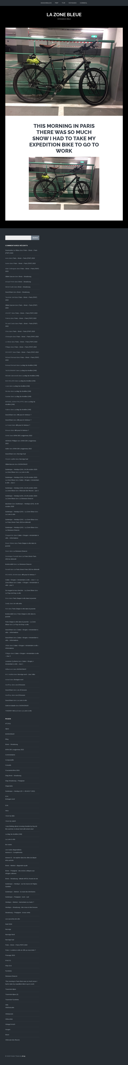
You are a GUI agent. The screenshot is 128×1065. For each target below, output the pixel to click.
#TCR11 (8, 723)
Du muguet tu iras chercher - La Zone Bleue (19, 590)
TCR (63, 3)
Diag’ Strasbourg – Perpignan (14, 781)
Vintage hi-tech (10, 1024)
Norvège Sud (21, 454)
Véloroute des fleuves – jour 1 (29, 490)
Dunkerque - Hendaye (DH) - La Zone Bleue (19, 511)
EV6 (6, 805)
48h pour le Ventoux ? (24, 415)
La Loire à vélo (24, 472)
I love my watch (10, 821)
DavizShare (9, 292)
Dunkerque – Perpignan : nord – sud (17, 897)
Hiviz (7, 810)
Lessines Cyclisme (11, 661)
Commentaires (10, 755)
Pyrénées (8, 971)
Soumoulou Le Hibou (12, 250)
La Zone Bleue (64, 14)
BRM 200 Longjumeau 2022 (23, 435)
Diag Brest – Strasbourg (13, 775)
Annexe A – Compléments (13, 852)
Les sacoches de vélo (12, 919)
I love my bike (9, 816)
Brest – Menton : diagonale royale (16, 865)
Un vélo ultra (18, 603)
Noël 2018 (8, 924)
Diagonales (46, 3)
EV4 (6, 796)
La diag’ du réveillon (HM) (28, 365)
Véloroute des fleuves (12, 1040)
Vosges (7, 1029)
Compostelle (9, 760)
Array (23, 1056)
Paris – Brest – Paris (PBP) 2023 (24, 258)
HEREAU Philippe (11, 441)
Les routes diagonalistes (13, 850)
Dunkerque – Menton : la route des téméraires (20, 892)
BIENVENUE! (23, 464)
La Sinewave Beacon (26, 498)
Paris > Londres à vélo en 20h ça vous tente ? (20, 950)
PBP (56, 3)
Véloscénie (9, 1019)
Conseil (83, 3)
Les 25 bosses (20, 685)
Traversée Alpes (10, 989)
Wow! (7, 1035)
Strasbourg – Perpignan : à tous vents (17, 912)
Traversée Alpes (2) (11, 994)
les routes (8, 844)
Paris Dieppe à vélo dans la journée (24, 598)
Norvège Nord (10, 934)
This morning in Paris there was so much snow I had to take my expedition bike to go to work (64, 138)
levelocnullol (9, 564)
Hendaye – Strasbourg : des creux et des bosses (21, 907)
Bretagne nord (18, 679)
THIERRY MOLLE (11, 711)
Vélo (6, 1005)
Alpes (7, 729)
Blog (6, 739)
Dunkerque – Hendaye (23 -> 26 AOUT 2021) (20, 791)
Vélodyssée (9, 1014)
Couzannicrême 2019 (12, 770)
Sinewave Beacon (11, 976)
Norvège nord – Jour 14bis (26, 674)
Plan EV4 (8, 966)
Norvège (8, 929)
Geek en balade (10, 705)
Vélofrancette (9, 1007)
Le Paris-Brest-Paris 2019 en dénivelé (18, 522)
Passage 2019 (10, 955)
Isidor (7, 448)
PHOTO (8, 960)
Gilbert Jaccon (10, 276)
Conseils (8, 765)
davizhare (8, 504)
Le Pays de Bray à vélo (13, 593)
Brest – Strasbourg (25, 276)
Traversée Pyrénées (12, 999)
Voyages (72, 3)
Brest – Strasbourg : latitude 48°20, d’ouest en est (21, 878)
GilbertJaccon (9, 464)
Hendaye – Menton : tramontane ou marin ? (19, 902)
